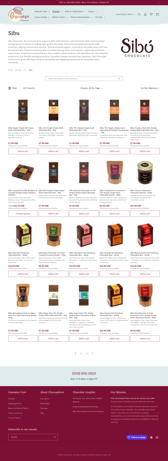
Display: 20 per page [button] (90, 88)
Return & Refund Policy (18, 408)
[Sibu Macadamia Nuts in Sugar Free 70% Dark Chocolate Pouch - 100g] (23, 295)
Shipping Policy (15, 403)
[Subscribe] (55, 437)
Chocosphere (67, 455)
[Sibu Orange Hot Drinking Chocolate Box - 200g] (114, 235)
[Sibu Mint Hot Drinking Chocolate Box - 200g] (23, 235)
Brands (18, 70)
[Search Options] (120, 78)
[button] (42, 11)
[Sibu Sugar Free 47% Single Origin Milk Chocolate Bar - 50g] (53, 295)
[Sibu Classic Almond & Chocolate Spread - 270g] (145, 172)
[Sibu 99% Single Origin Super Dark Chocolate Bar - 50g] (53, 172)
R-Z (25, 70)
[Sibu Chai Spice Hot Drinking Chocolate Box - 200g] (84, 235)
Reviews (43, 408)
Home (11, 70)
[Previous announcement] (9, 2)
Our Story (44, 398)
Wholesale (44, 403)
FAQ (42, 413)
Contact (11, 398)
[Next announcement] (159, 2)
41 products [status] (29, 88)
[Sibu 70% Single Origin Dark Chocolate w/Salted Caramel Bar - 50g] (114, 110)
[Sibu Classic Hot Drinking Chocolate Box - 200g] (114, 295)
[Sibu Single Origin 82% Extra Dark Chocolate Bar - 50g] (23, 110)
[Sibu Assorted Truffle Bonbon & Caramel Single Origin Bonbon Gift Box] (23, 172)
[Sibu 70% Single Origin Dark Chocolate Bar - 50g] (84, 110)
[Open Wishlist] (151, 14)
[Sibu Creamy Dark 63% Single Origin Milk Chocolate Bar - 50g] (145, 110)
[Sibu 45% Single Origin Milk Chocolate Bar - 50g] (53, 110)
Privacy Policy (14, 418)
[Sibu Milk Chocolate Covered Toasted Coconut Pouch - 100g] (53, 235)
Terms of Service (15, 413)
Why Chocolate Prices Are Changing (88, 411)
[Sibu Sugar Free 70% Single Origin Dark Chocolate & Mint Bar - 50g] (84, 295)
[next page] (92, 353)
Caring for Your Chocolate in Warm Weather (88, 400)
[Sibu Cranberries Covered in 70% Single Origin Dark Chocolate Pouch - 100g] (114, 172)
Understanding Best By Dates (85, 406)
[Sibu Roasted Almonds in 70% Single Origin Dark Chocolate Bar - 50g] (84, 172)
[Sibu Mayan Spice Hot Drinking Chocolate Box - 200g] (145, 235)
